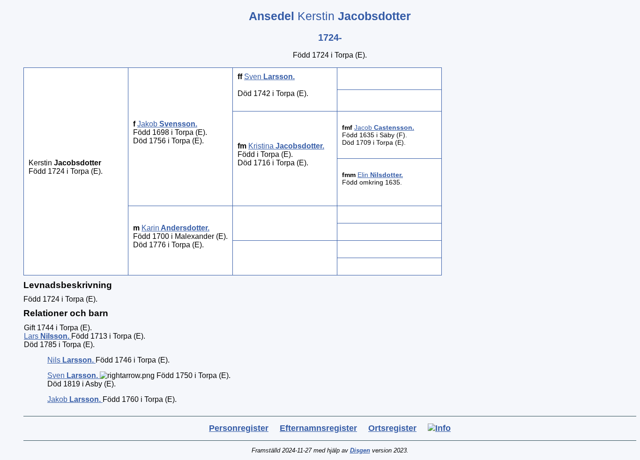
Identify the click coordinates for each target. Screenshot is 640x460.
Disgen (360, 450)
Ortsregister (392, 428)
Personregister (238, 428)
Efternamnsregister (318, 428)
